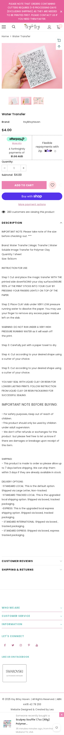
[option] (32, 66)
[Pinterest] (29, 645)
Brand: (6, 122)
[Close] (61, 714)
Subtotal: (7, 175)
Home (5, 36)
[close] (61, 11)
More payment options (32, 204)
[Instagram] (21, 645)
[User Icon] (49, 27)
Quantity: (7, 161)
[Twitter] (13, 645)
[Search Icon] (13, 27)
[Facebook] (5, 645)
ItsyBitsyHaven (31, 122)
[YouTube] (37, 645)
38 (8, 212)
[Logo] (32, 27)
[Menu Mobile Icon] (4, 27)
